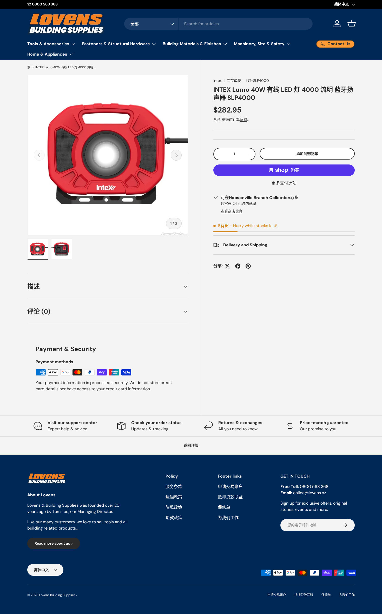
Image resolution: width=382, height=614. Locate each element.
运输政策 (174, 497)
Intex (217, 80)
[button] (351, 23)
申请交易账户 (230, 486)
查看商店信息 (231, 211)
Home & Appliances (47, 54)
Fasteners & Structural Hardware (116, 44)
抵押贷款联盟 (230, 497)
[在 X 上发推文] (227, 266)
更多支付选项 (284, 183)
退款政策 (174, 517)
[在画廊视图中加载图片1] (37, 249)
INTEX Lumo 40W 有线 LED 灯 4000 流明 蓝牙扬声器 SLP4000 (66, 67)
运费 (243, 119)
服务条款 (174, 486)
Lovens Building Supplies (57, 595)
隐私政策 (174, 507)
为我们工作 (228, 517)
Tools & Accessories (48, 44)
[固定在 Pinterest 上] (248, 266)
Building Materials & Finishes (192, 44)
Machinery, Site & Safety (259, 44)
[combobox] (218, 24)
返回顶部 (191, 445)
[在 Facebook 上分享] (238, 266)
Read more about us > (54, 543)
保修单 (224, 507)
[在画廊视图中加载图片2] (61, 249)
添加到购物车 (307, 153)
